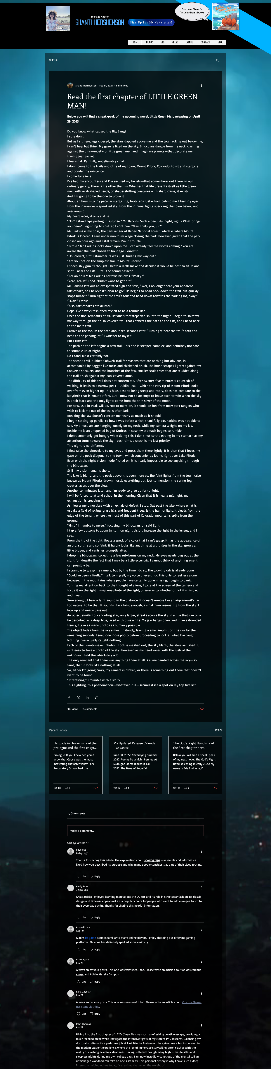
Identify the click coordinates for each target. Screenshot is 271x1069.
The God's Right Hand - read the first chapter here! (193, 745)
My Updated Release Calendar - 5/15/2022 (135, 745)
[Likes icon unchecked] (78, 876)
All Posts (53, 60)
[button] (151, 22)
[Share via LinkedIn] (87, 697)
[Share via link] (96, 697)
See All (218, 729)
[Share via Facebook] (69, 697)
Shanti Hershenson (99, 22)
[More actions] (201, 85)
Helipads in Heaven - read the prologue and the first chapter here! (75, 745)
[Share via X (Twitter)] (78, 697)
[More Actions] (201, 851)
